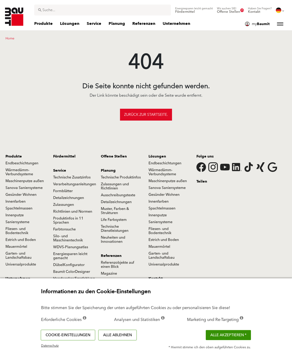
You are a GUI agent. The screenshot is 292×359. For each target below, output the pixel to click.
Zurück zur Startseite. (146, 114)
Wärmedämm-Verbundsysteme (19, 172)
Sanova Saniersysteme (24, 188)
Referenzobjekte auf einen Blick (117, 264)
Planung (108, 170)
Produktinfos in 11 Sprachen (68, 220)
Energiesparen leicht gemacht (70, 256)
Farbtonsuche (64, 229)
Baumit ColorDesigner (71, 272)
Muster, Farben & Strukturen (115, 211)
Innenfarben (15, 201)
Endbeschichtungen (21, 163)
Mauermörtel (16, 246)
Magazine (109, 273)
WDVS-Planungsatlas (70, 247)
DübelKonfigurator (69, 265)
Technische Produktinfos (121, 177)
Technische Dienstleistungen (114, 228)
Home (9, 38)
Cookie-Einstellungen (68, 335)
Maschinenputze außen (24, 181)
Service (59, 170)
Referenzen (111, 256)
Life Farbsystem (114, 220)
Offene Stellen (114, 156)
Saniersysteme (17, 222)
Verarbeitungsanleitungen (74, 184)
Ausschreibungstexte (118, 195)
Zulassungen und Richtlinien (115, 186)
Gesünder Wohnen (20, 194)
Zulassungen (63, 204)
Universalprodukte (20, 264)
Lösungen (157, 156)
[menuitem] (194, 10)
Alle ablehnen (117, 335)
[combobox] (102, 10)
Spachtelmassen (18, 208)
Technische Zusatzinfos (72, 177)
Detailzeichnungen (68, 198)
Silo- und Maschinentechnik (68, 238)
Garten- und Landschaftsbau (18, 255)
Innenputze (14, 215)
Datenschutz (50, 346)
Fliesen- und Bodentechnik (16, 231)
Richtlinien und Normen (72, 211)
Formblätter (63, 191)
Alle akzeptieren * (228, 335)
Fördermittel (64, 156)
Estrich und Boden (20, 240)
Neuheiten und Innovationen (113, 239)
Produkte (13, 156)
